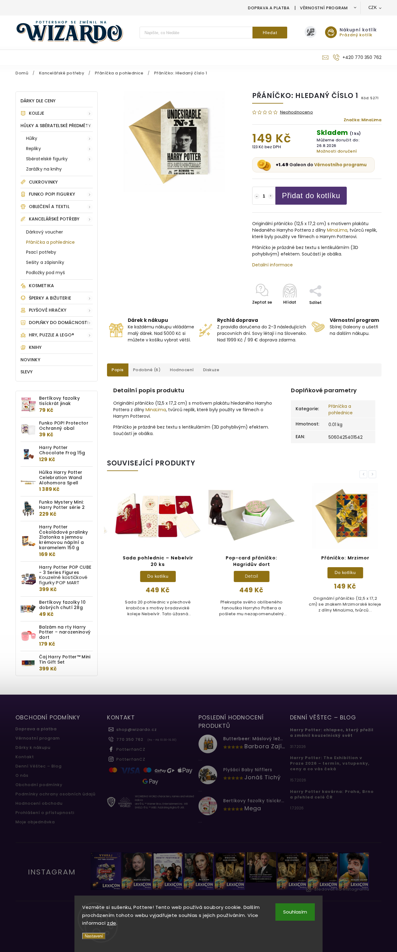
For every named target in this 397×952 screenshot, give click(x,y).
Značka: (362, 119)
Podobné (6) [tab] (147, 369)
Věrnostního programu (340, 165)
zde (111, 923)
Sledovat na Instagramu (341, 889)
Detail (244, 576)
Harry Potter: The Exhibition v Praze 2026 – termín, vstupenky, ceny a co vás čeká (330, 763)
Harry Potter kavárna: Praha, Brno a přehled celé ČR (332, 794)
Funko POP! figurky (52, 194)
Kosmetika (41, 285)
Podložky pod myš (45, 272)
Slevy (26, 372)
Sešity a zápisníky (45, 262)
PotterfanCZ (130, 749)
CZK (372, 7)
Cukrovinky (43, 182)
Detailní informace (272, 265)
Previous (364, 474)
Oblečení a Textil (49, 206)
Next (373, 474)
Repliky (33, 148)
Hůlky (32, 138)
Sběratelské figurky (47, 159)
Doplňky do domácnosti (58, 322)
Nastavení (94, 936)
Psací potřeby (41, 252)
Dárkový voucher (44, 232)
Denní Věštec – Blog (39, 766)
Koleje (36, 113)
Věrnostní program (324, 8)
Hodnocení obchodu (39, 803)
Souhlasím (295, 912)
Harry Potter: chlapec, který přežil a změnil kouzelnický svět (331, 732)
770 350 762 (129, 739)
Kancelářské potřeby (54, 219)
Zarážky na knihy (44, 169)
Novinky (30, 360)
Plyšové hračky (47, 310)
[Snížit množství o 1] (257, 196)
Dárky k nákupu (33, 747)
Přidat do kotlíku (311, 195)
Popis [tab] (118, 369)
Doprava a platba (268, 8)
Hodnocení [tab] (182, 369)
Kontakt (25, 756)
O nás (22, 775)
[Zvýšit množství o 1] (271, 196)
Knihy (35, 347)
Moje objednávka (35, 822)
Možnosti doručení (337, 151)
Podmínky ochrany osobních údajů (56, 794)
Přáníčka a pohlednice (50, 242)
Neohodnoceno (296, 112)
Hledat (270, 32)
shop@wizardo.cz (136, 729)
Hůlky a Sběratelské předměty (55, 125)
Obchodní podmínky (39, 784)
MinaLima (337, 230)
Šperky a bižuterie (50, 298)
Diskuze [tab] (211, 369)
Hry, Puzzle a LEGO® (51, 335)
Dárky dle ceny (38, 101)
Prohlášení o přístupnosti (45, 812)
